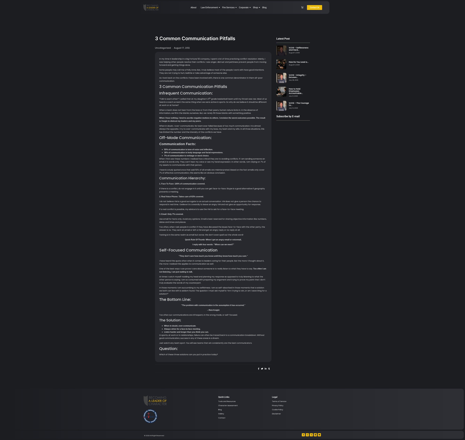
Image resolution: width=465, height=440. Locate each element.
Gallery (221, 414)
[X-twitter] (311, 434)
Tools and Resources (227, 401)
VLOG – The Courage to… (299, 104)
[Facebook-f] (303, 434)
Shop (255, 7)
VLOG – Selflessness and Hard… (298, 49)
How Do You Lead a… (298, 62)
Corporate (244, 7)
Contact (221, 418)
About (193, 7)
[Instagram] (307, 434)
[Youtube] (319, 434)
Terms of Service (279, 401)
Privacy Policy (277, 405)
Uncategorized (163, 47)
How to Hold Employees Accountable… (296, 91)
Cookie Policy (277, 409)
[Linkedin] (315, 434)
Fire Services (228, 7)
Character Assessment (228, 405)
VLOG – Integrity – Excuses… (297, 76)
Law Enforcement (209, 7)
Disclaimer (276, 414)
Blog (264, 7)
